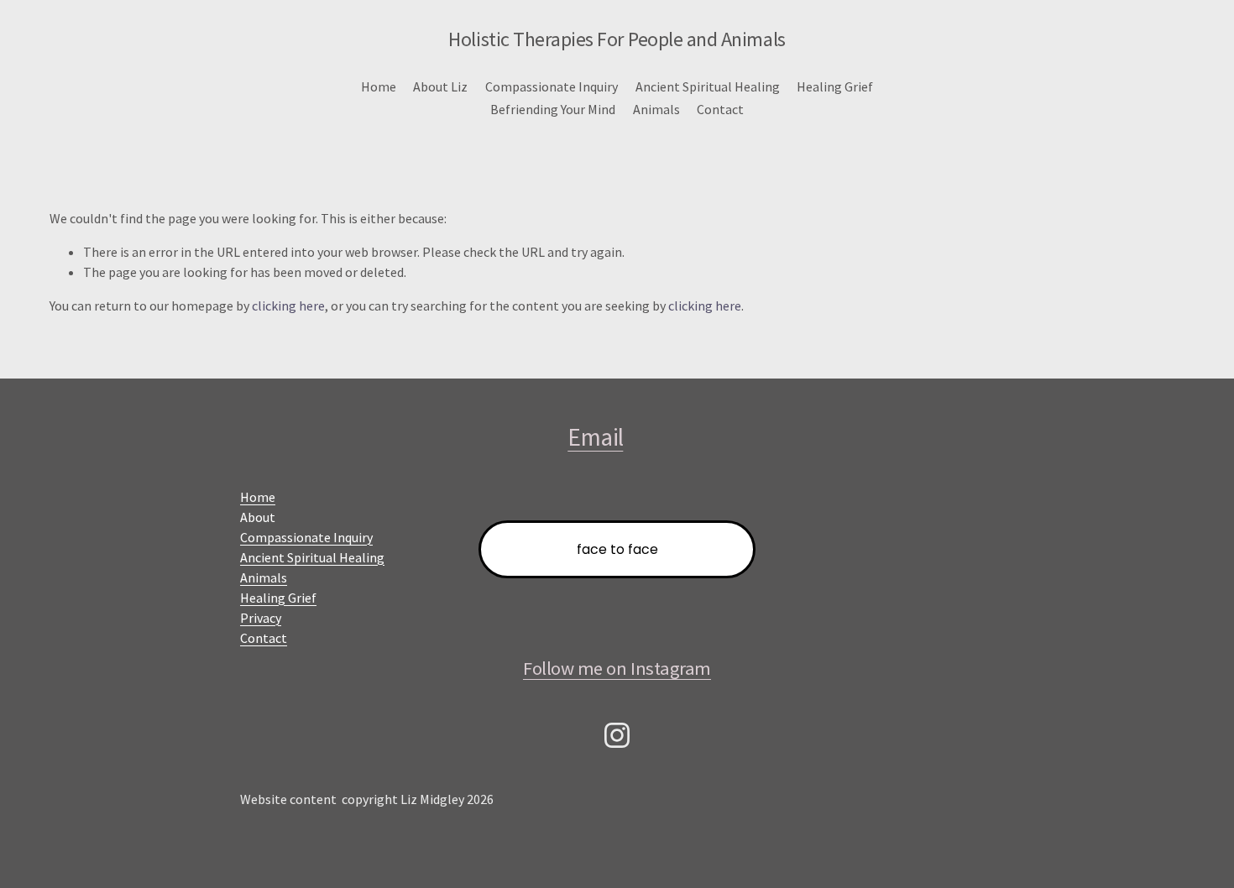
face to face (617, 549)
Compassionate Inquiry (551, 86)
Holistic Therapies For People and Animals (616, 39)
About (257, 517)
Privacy (260, 617)
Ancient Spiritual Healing (707, 86)
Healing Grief (835, 86)
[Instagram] (617, 735)
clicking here (288, 305)
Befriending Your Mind (552, 109)
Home (378, 86)
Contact (720, 109)
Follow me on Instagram (617, 668)
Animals (656, 109)
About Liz (440, 86)
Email (595, 436)
